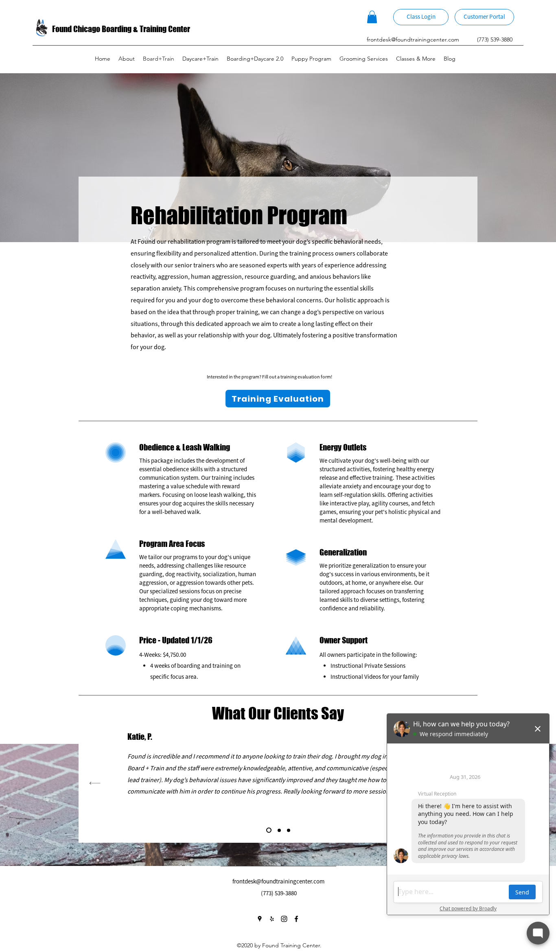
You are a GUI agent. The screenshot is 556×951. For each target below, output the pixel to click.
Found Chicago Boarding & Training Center (121, 29)
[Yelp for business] (272, 919)
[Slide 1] (288, 830)
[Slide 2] (268, 830)
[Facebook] (296, 919)
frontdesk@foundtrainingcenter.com (413, 39)
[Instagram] (284, 919)
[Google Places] (260, 919)
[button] (372, 17)
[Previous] (95, 783)
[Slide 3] (279, 830)
